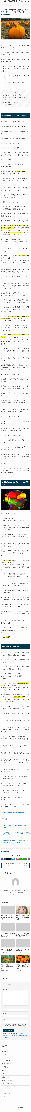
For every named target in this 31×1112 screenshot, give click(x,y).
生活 (5, 1073)
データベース (8, 1060)
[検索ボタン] (29, 2)
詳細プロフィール (8, 1080)
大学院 (6, 1067)
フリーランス (8, 1090)
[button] (3, 859)
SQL (6, 1057)
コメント (5, 989)
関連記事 (10, 104)
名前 (4, 1007)
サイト (4, 1019)
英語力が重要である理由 (12, 102)
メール (5, 1013)
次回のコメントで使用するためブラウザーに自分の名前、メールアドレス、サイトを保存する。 (16, 1025)
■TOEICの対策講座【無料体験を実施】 (14, 812)
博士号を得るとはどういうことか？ (15, 95)
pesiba (15, 888)
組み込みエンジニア (9, 1096)
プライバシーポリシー (12, 1107)
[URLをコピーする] (27, 859)
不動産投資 (7, 1063)
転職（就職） (5, 14)
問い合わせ (20, 1107)
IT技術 (5, 1051)
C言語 (6, 1054)
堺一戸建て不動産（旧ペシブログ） (15, 2)
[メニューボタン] (1, 2)
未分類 (5, 1070)
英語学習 (6, 1077)
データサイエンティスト (11, 1087)
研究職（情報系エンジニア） (11, 1093)
